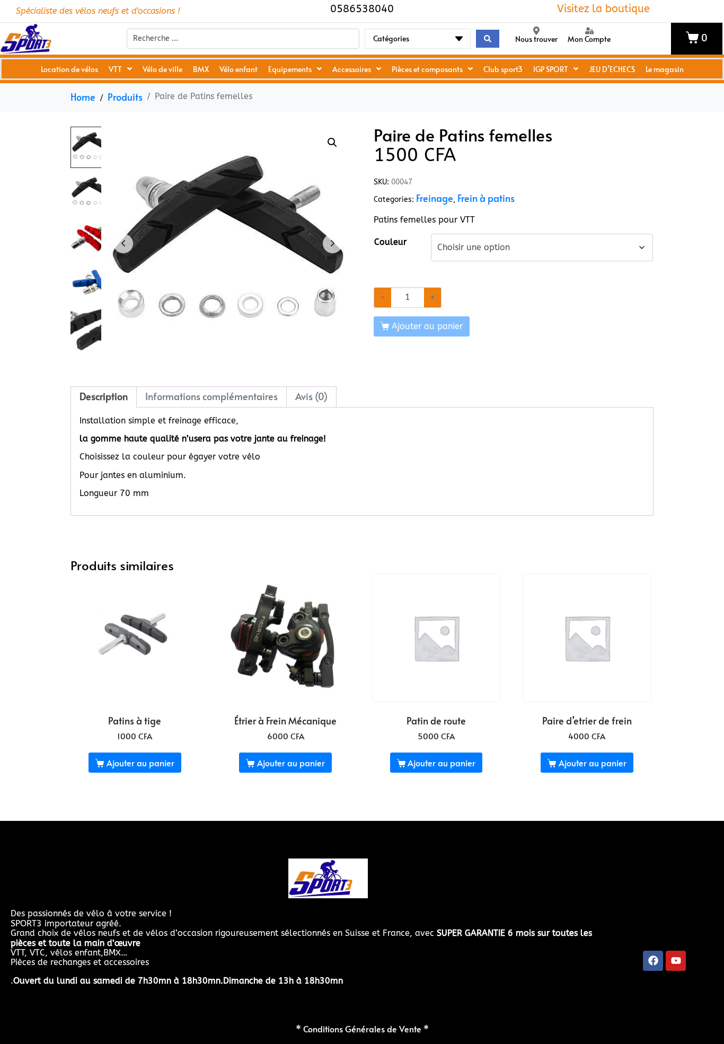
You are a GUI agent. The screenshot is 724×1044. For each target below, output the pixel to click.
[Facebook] (653, 961)
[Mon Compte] (589, 30)
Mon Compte (589, 39)
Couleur (390, 242)
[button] (332, 142)
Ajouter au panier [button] (140, 762)
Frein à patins (486, 198)
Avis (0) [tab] (311, 396)
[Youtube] (676, 961)
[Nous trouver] (536, 30)
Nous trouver (536, 39)
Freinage (434, 198)
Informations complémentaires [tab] (211, 396)
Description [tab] (104, 396)
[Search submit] (487, 39)
